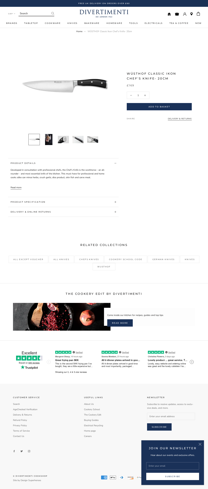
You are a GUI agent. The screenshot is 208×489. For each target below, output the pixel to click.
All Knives (61, 259)
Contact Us (18, 436)
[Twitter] (142, 118)
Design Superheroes (31, 480)
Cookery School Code (125, 259)
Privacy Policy (20, 425)
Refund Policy (20, 420)
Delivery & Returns (22, 414)
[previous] (22, 82)
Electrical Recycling (93, 425)
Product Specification (28, 202)
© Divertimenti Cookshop (30, 476)
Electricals (153, 23)
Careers (88, 436)
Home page (90, 430)
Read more (16, 187)
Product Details (23, 163)
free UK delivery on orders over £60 (104, 3)
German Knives (163, 259)
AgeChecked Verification (25, 409)
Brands (11, 23)
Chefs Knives (89, 259)
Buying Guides (91, 420)
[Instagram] (29, 451)
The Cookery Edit (92, 414)
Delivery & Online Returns (31, 212)
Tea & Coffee (179, 23)
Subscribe (172, 476)
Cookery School (92, 409)
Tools (133, 23)
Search (16, 404)
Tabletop (31, 23)
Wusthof (104, 266)
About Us (89, 404)
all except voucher (28, 259)
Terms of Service (21, 430)
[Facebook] (138, 118)
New (198, 23)
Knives (72, 23)
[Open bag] (198, 14)
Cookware (53, 23)
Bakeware (92, 23)
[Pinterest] (146, 118)
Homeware (114, 23)
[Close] (200, 444)
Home (79, 31)
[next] (104, 82)
